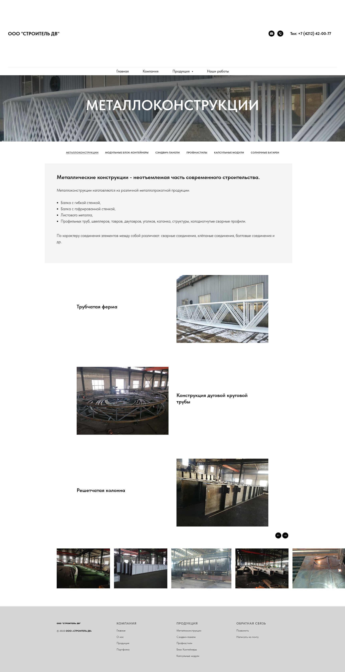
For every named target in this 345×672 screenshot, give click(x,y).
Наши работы (218, 71)
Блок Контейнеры (186, 649)
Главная (122, 71)
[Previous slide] (278, 535)
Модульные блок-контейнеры (127, 152)
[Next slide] (285, 535)
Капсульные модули (229, 152)
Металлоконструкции (82, 152)
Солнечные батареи (265, 152)
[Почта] (272, 34)
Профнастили (184, 643)
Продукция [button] (181, 71)
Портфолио (123, 649)
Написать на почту (247, 636)
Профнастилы (196, 152)
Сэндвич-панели (167, 152)
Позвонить (242, 630)
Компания (151, 71)
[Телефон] (280, 34)
